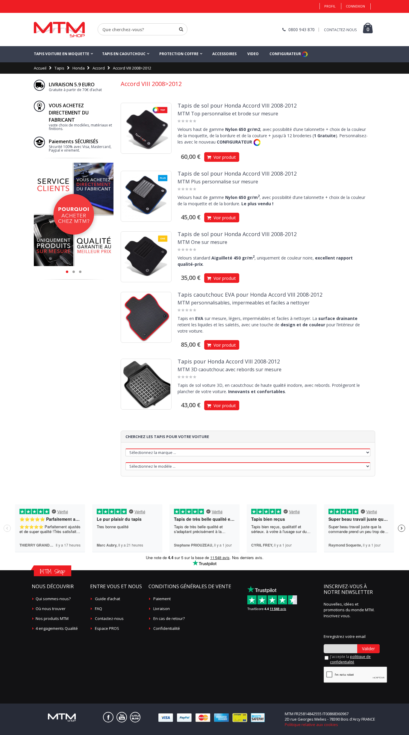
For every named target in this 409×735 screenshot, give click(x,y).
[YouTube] (121, 717)
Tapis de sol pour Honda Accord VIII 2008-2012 (237, 105)
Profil (330, 6)
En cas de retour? (169, 618)
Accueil (40, 68)
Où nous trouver (51, 608)
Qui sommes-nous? (53, 598)
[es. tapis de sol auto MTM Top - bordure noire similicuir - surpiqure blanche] (146, 128)
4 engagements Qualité (57, 628)
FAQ (98, 608)
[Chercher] (181, 29)
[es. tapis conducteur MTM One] (146, 257)
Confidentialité (166, 628)
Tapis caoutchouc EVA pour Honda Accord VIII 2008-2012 (250, 294)
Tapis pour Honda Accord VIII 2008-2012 (229, 361)
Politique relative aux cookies (311, 724)
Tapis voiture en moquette (61, 53)
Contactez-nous (109, 618)
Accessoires (224, 53)
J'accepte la (350, 659)
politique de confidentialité (350, 659)
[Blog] (135, 717)
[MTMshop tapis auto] (59, 29)
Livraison (161, 608)
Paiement (162, 598)
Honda (78, 68)
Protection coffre (179, 53)
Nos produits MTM (52, 618)
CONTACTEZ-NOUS (340, 29)
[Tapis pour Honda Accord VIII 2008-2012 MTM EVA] (146, 317)
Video (253, 53)
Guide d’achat (107, 598)
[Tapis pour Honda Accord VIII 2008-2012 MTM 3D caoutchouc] (146, 384)
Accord (99, 68)
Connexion (355, 6)
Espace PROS (107, 628)
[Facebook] (108, 717)
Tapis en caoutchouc (124, 53)
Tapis (59, 68)
